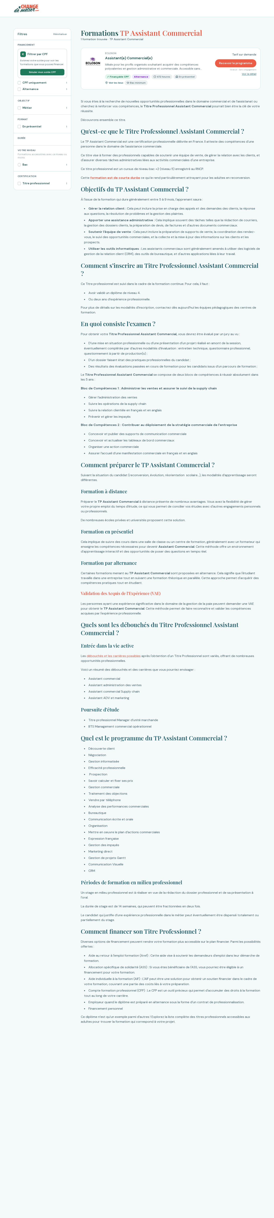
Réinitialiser (60, 34)
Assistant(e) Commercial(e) (128, 58)
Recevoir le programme (235, 63)
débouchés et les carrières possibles (114, 656)
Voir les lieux (116, 82)
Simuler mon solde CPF (42, 72)
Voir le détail (249, 74)
